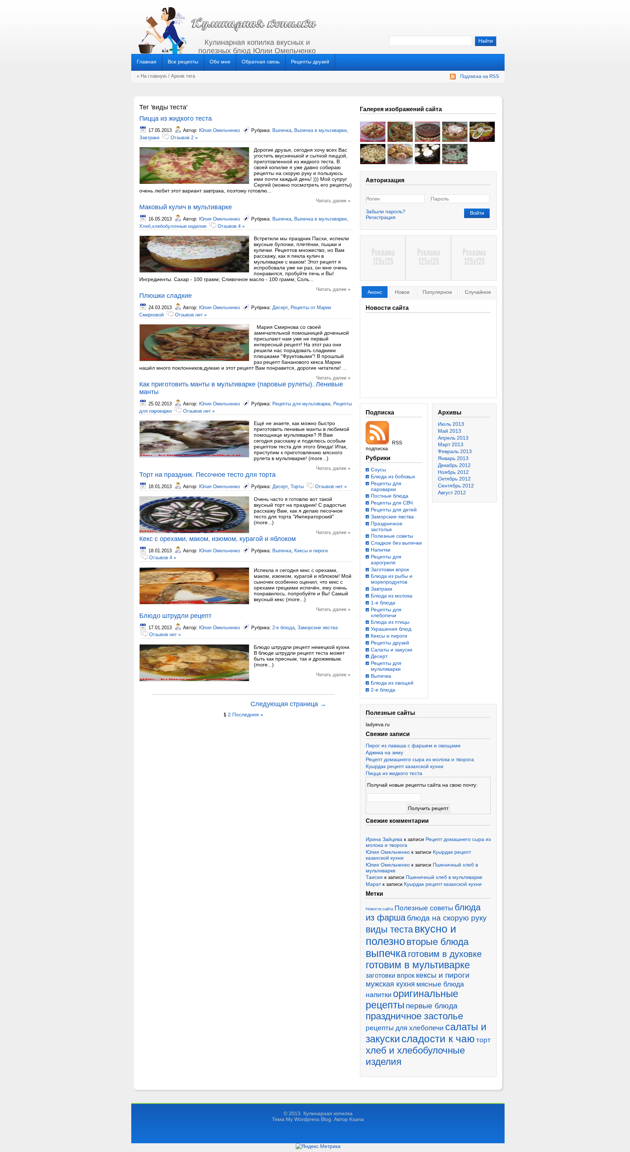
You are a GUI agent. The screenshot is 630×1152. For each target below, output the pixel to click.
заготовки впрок (390, 975)
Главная (146, 62)
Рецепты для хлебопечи (386, 612)
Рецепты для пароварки (386, 486)
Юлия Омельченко (219, 130)
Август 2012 (452, 492)
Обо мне (220, 62)
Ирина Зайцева (384, 839)
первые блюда (432, 1005)
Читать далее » (333, 200)
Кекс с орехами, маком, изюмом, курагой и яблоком (217, 538)
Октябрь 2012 (454, 479)
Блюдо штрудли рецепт (175, 615)
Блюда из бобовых (393, 476)
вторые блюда (437, 941)
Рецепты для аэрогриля (386, 559)
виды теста (389, 929)
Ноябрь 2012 (453, 472)
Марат (373, 884)
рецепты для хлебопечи (405, 1028)
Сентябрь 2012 (456, 486)
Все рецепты (183, 62)
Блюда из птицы (390, 622)
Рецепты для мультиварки (301, 403)
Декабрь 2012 (454, 465)
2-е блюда (283, 627)
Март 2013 (450, 444)
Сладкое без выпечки (396, 543)
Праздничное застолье (386, 526)
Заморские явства (318, 627)
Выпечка (281, 130)
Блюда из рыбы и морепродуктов (391, 579)
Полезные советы (392, 536)
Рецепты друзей (310, 62)
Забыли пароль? (385, 211)
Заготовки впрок (390, 569)
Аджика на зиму (384, 752)
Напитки (380, 550)
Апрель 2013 (453, 438)
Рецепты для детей (394, 510)
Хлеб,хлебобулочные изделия (172, 226)
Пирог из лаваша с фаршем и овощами (413, 745)
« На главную (152, 76)
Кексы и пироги (311, 550)
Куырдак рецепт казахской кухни (404, 766)
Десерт (280, 307)
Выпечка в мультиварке (320, 130)
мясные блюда (440, 984)
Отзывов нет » (191, 315)
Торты (297, 486)
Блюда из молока (391, 596)
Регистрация (381, 217)
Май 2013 (449, 431)
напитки (379, 995)
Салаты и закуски (391, 650)
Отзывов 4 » (231, 226)
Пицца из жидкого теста (175, 118)
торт (483, 1040)
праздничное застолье (414, 1016)
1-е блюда (383, 603)
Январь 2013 (453, 458)
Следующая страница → (288, 704)
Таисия (374, 877)
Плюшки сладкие (165, 295)
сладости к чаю (438, 1038)
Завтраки (149, 137)
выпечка (386, 953)
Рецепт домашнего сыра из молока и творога (420, 759)
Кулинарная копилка (328, 1113)
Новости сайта (379, 909)
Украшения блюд (391, 629)
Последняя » (247, 714)
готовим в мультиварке (418, 965)
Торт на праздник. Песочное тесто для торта (207, 474)
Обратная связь (261, 62)
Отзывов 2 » (184, 137)
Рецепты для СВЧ (392, 503)
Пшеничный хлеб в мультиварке (444, 877)
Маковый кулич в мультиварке (185, 207)
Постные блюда (389, 496)
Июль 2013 (451, 424)
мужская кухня (390, 984)
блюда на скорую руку (447, 918)
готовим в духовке (445, 954)
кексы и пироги (443, 975)
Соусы (378, 469)
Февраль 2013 (455, 451)
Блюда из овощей (392, 683)
